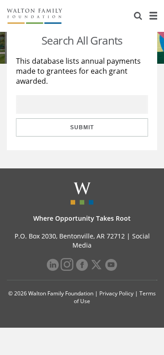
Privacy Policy (116, 293)
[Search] (138, 16)
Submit (82, 127)
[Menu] (153, 16)
